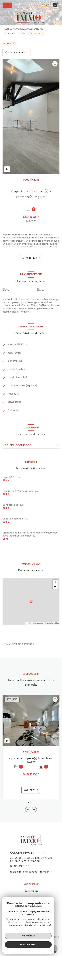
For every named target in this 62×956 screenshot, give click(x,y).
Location (10, 33)
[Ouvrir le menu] (7, 5)
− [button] (55, 587)
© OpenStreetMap (52, 623)
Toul (23, 33)
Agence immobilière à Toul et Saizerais (23, 29)
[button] (34, 809)
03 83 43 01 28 (19, 866)
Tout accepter (28, 944)
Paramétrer (28, 935)
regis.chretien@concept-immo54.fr (31, 871)
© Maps (38, 623)
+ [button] (55, 582)
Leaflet (28, 623)
